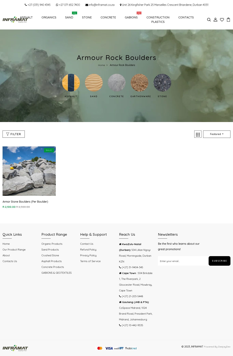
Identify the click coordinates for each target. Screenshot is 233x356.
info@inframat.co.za (101, 4)
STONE (87, 17)
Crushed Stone (50, 255)
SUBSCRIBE (219, 261)
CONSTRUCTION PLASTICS (158, 20)
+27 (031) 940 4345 (38, 4)
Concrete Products (52, 267)
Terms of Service (90, 261)
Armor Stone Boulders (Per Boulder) (25, 201)
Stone (162, 96)
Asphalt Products (51, 261)
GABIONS (132, 16)
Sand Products (50, 249)
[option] (71, 86)
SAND (70, 16)
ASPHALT (26, 17)
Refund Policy (88, 249)
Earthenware (141, 96)
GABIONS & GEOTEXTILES (56, 272)
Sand (94, 96)
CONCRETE (108, 17)
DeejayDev (224, 346)
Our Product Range (14, 249)
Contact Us (86, 243)
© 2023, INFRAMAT (192, 346)
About (6, 255)
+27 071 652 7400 (69, 4)
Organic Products (51, 243)
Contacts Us (10, 261)
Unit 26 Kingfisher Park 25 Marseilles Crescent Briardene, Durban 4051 (164, 4)
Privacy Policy (88, 255)
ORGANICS (49, 17)
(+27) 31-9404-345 (132, 267)
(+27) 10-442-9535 (132, 325)
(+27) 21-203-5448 (132, 296)
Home (101, 65)
